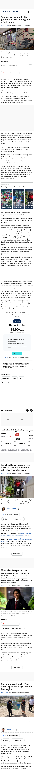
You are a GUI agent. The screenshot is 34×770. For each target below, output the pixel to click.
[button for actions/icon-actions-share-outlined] (30, 66)
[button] (28, 12)
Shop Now (8, 443)
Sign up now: (4, 25)
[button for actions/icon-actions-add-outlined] (18, 509)
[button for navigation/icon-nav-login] (28, 12)
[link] (9, 12)
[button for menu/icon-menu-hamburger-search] (31, 11)
